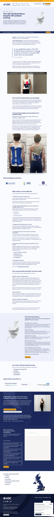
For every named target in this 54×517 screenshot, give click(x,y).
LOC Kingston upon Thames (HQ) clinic (12, 480)
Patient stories (18, 3)
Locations (28, 5)
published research (30, 343)
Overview (4, 32)
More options (48, 514)
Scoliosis (14, 37)
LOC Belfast (7, 475)
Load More (6, 466)
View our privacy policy (38, 510)
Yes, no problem (38, 514)
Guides (22, 3)
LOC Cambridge (8, 479)
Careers (4, 511)
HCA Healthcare (17, 257)
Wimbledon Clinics (17, 253)
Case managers (45, 497)
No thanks (43, 514)
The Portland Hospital (18, 255)
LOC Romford (7, 484)
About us (23, 5)
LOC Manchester (8, 482)
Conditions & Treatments (16, 5)
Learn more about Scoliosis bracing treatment (12, 411)
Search (43, 3)
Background (9, 32)
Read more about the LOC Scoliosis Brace (32, 354)
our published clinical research (23, 266)
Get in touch (48, 3)
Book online (48, 32)
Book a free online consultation (10, 409)
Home (4, 11)
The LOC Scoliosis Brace (17, 40)
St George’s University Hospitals (20, 252)
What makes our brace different (17, 32)
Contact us (40, 497)
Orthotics (13, 3)
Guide (7, 11)
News (28, 3)
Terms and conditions (9, 511)
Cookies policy (15, 511)
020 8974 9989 (47, 5)
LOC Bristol (7, 477)
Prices (25, 3)
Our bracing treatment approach (28, 32)
